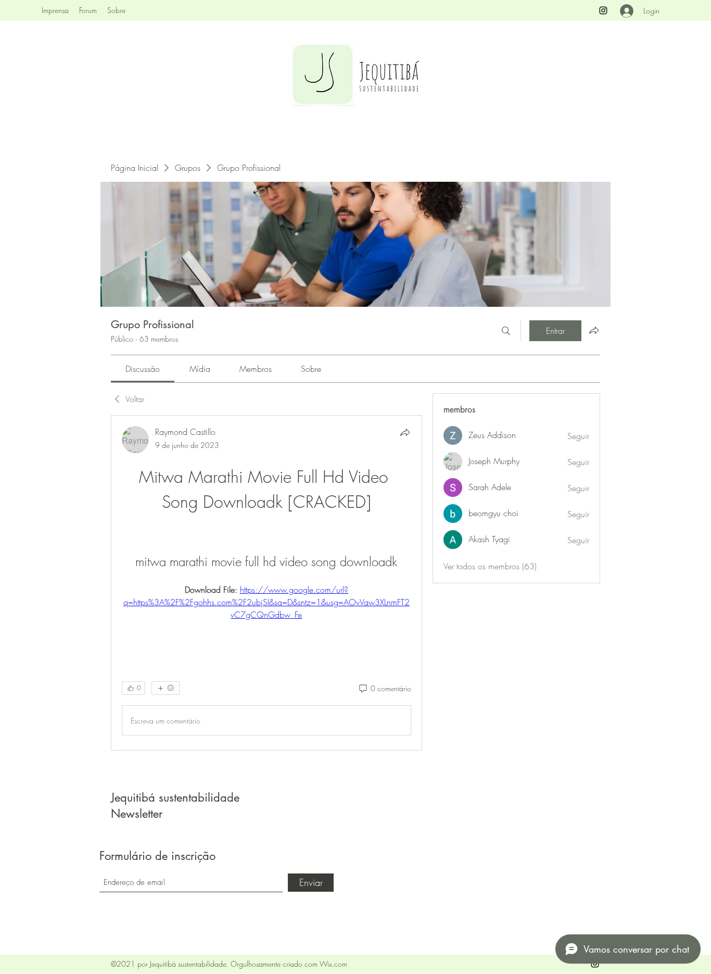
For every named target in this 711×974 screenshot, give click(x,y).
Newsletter (136, 813)
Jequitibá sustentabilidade (175, 797)
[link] (142, 368)
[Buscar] (506, 330)
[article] (266, 583)
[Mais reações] (165, 688)
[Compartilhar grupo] (594, 330)
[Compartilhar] (405, 432)
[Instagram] (603, 10)
